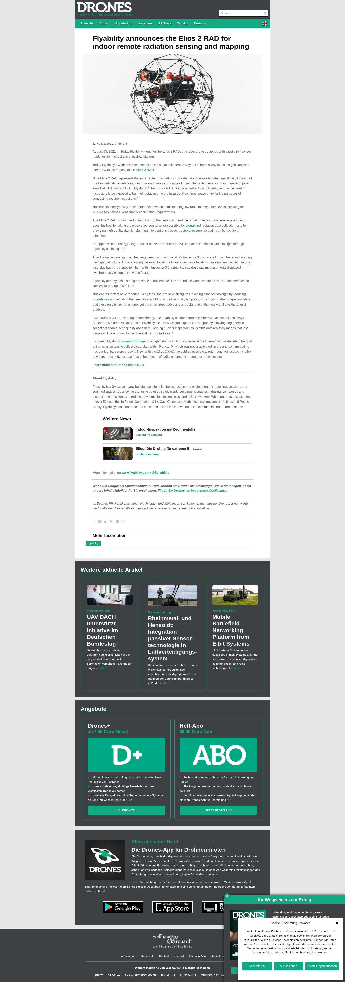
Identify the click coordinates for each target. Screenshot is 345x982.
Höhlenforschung (148, 454)
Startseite (87, 23)
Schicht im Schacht (149, 434)
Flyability (93, 543)
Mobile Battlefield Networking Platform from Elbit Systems (231, 630)
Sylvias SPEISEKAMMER (140, 975)
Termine (182, 23)
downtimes (101, 299)
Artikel (104, 23)
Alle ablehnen (288, 966)
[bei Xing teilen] (111, 521)
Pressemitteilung (98, 610)
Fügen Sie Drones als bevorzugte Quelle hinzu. (193, 490)
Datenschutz (146, 955)
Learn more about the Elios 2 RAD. (119, 365)
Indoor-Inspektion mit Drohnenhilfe (165, 429)
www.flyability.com (135, 472)
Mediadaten (218, 955)
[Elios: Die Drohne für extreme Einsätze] (119, 453)
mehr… (105, 668)
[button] (337, 923)
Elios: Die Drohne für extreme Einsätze (169, 449)
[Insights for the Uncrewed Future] (103, 6)
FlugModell (168, 975)
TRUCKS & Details (213, 975)
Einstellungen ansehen (322, 966)
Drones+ (200, 23)
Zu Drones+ (127, 810)
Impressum (127, 955)
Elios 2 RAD (145, 170)
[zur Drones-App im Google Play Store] (123, 906)
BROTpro (114, 975)
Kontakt (164, 955)
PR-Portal (165, 23)
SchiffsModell (188, 975)
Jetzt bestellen (218, 810)
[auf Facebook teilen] (94, 521)
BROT (99, 975)
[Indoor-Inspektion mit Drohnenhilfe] (119, 433)
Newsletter (145, 23)
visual (190, 225)
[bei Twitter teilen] (99, 521)
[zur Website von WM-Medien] (172, 941)
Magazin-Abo (123, 23)
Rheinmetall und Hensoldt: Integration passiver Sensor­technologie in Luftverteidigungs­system (172, 638)
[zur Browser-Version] (222, 906)
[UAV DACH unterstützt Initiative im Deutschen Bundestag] (110, 596)
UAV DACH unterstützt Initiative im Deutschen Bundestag (102, 630)
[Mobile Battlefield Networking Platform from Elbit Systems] (235, 596)
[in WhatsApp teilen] (117, 521)
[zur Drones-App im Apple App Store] (173, 906)
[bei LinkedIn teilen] (105, 521)
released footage (133, 341)
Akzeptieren (257, 966)
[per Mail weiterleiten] (123, 521)
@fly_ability (160, 472)
